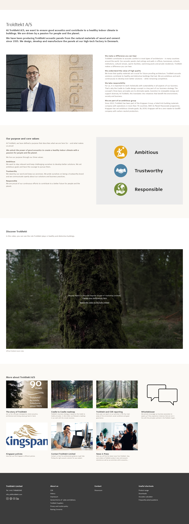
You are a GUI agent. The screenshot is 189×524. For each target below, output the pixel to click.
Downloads (143, 493)
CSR (51, 490)
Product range (144, 490)
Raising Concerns (56, 509)
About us (54, 486)
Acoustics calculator (146, 497)
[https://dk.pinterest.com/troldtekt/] (11, 498)
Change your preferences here (94, 298)
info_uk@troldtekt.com (14, 494)
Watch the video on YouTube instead (94, 302)
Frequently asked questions (148, 500)
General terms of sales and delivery (62, 500)
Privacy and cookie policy (59, 506)
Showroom (98, 490)
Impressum (54, 497)
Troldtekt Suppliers (56, 503)
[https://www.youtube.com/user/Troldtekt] (14, 498)
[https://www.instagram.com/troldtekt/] (7, 498)
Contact (97, 486)
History (52, 493)
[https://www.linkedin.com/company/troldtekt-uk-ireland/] (17, 498)
